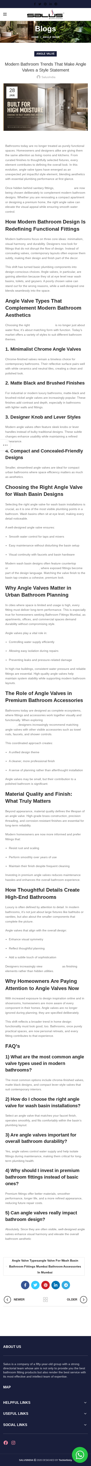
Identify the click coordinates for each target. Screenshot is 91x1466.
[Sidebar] (5, 445)
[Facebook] (5, 1442)
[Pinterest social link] (45, 4)
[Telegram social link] (56, 4)
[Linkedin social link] (50, 4)
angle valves (64, 188)
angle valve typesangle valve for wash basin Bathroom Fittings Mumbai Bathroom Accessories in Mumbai (45, 1266)
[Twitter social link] (40, 4)
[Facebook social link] (35, 4)
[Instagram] (13, 1442)
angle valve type (42, 325)
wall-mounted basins (24, 568)
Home (35, 37)
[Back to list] (45, 1299)
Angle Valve (51, 37)
